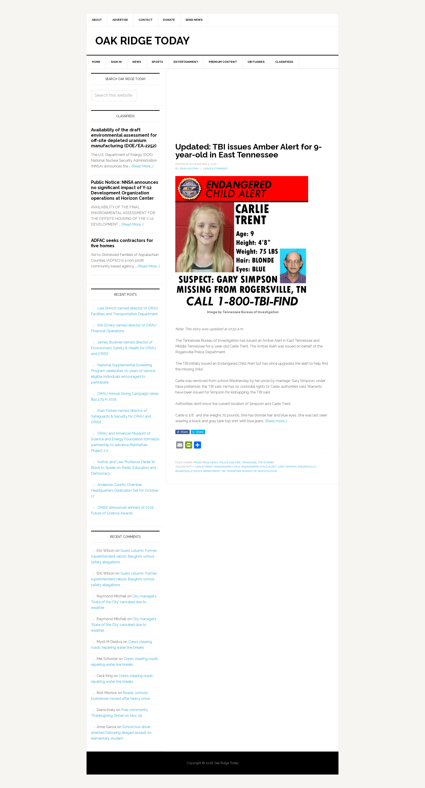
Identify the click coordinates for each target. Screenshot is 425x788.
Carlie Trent (204, 466)
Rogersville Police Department (197, 471)
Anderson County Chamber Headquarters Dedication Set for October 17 (124, 490)
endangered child (227, 466)
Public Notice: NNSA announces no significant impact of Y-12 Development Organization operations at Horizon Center (124, 190)
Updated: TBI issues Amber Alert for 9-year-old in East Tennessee (248, 150)
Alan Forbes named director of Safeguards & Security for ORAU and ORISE (121, 416)
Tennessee (249, 462)
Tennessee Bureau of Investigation (252, 471)
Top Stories (266, 462)
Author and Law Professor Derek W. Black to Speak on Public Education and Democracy (123, 467)
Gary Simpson (287, 466)
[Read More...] (142, 166)
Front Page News (205, 462)
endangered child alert (258, 466)
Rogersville (307, 466)
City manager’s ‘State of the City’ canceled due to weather (123, 602)
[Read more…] (276, 421)
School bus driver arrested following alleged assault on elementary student (121, 732)
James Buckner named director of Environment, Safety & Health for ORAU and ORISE (123, 348)
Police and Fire (230, 462)
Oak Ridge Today (142, 41)
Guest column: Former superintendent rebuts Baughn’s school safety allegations (124, 556)
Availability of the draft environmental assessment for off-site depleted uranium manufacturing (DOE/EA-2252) (124, 137)
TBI (223, 471)
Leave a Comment (215, 168)
